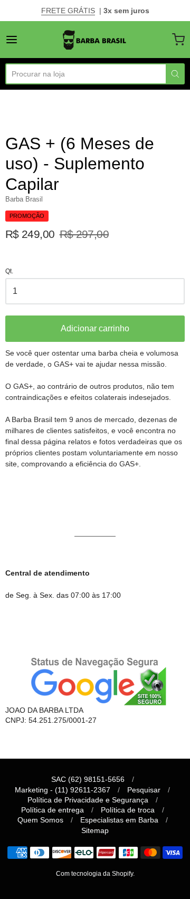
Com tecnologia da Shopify (94, 873)
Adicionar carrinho (95, 328)
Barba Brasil (24, 199)
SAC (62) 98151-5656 (88, 779)
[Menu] (23, 39)
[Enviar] (175, 73)
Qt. (9, 271)
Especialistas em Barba (119, 820)
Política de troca (128, 810)
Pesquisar (143, 790)
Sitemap (95, 830)
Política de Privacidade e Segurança (87, 800)
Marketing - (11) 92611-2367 (62, 790)
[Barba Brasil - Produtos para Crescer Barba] (95, 39)
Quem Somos (40, 820)
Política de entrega (52, 810)
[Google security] (95, 679)
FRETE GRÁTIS (68, 10)
